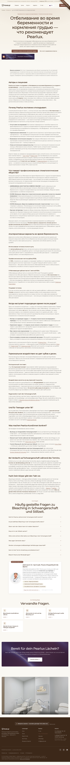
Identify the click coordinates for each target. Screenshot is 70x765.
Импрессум (4, 754)
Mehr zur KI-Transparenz (25, 760)
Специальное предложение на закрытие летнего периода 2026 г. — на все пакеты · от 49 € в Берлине (35, 1)
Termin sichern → (35, 661)
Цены (22, 5)
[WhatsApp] (67, 751)
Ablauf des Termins (30, 443)
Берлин (48, 490)
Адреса (35, 5)
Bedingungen (52, 725)
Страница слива (25, 346)
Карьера (40, 738)
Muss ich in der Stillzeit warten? (18, 533)
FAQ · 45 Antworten (43, 735)
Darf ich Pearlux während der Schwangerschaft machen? (26, 519)
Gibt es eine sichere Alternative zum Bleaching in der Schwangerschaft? (30, 537)
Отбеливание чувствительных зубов (48, 401)
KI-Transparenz (29, 754)
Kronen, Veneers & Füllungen (18, 454)
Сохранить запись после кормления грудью (24, 51)
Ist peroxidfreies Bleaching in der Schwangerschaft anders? (26, 523)
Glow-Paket (58, 446)
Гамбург (54, 490)
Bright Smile (34, 155)
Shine (27, 155)
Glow (24, 155)
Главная (17, 5)
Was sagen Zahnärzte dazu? (17, 542)
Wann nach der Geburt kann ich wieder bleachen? (24, 528)
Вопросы (8, 10)
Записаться (64, 5)
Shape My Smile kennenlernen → (32, 591)
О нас (41, 5)
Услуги (28, 5)
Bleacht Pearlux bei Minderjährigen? (19, 556)
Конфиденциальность (14, 754)
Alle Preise (24, 740)
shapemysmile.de (42, 161)
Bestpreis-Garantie (26, 743)
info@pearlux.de (42, 743)
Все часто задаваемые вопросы (48, 51)
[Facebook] (60, 751)
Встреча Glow (42, 342)
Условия (22, 754)
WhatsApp (40, 740)
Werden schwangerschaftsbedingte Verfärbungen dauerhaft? (27, 547)
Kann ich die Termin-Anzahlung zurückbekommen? (24, 552)
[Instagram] (63, 751)
